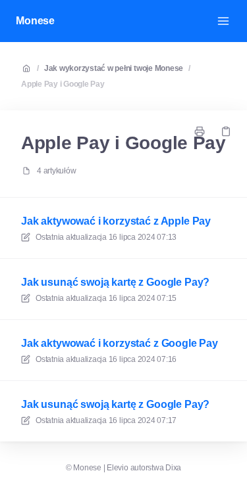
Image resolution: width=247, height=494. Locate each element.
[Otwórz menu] (223, 21)
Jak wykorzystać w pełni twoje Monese (113, 68)
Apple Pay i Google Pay (63, 84)
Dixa (173, 467)
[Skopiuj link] (225, 131)
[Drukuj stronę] (199, 131)
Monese (35, 20)
